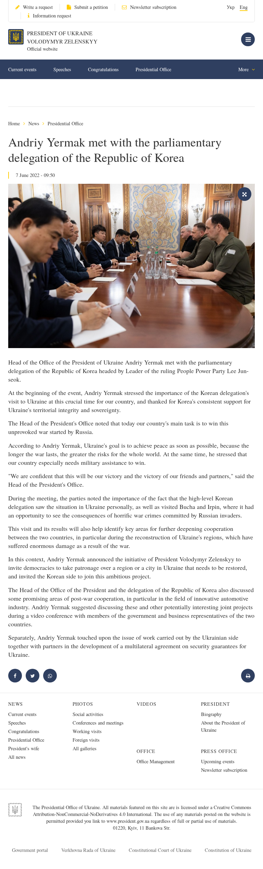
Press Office (219, 751)
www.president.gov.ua (129, 821)
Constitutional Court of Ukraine (160, 850)
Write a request (38, 7)
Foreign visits (86, 740)
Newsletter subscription (153, 7)
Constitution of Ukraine (228, 850)
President (215, 704)
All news (17, 757)
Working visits (87, 731)
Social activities (88, 714)
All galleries (85, 748)
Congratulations (103, 69)
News (33, 123)
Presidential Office (153, 69)
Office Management (156, 761)
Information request (52, 15)
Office (146, 751)
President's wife (23, 748)
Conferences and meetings (98, 722)
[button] (32, 675)
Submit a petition (91, 7)
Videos (146, 704)
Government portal (30, 850)
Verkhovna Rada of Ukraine (88, 850)
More (244, 69)
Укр (231, 7)
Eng (244, 7)
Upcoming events (218, 761)
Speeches (62, 69)
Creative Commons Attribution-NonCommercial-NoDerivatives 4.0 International (142, 810)
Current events (22, 69)
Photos (83, 704)
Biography (211, 714)
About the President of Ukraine (223, 726)
